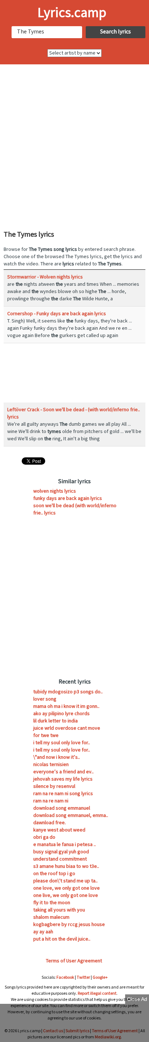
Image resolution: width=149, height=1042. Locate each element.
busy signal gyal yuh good (61, 852)
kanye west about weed (59, 830)
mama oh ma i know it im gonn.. (66, 706)
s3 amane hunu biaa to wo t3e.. (66, 866)
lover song (44, 699)
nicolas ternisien (51, 764)
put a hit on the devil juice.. (61, 939)
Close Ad (137, 999)
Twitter (83, 977)
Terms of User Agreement (74, 961)
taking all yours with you (59, 910)
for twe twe (46, 735)
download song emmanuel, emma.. (70, 815)
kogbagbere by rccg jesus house (69, 924)
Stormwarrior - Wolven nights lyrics (45, 277)
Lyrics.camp (72, 13)
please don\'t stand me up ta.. (65, 881)
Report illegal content (97, 993)
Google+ (100, 977)
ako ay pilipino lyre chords (61, 713)
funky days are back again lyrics (67, 498)
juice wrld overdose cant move (66, 728)
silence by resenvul (54, 786)
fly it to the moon (51, 902)
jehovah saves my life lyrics (63, 779)
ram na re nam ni (50, 801)
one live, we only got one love (65, 895)
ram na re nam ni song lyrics (63, 793)
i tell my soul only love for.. (61, 743)
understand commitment (60, 859)
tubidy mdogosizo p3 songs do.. (68, 692)
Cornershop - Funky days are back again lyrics (56, 313)
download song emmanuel (61, 808)
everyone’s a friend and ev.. (63, 772)
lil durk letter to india (55, 721)
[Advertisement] (74, 146)
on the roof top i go (54, 873)
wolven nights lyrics (54, 491)
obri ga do (44, 837)
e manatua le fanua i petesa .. (64, 844)
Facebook (65, 977)
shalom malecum (51, 917)
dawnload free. (49, 822)
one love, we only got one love (66, 888)
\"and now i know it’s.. (56, 757)
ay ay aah (43, 932)
